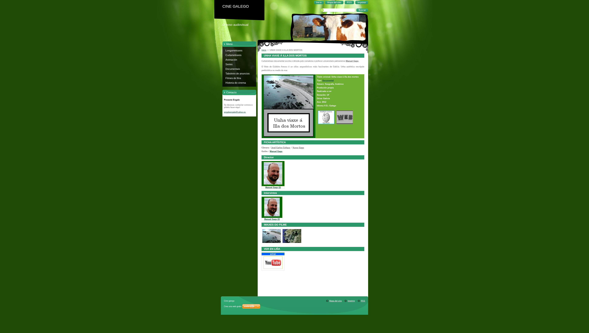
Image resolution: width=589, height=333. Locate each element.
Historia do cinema (235, 82)
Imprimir (351, 301)
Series (229, 64)
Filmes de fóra (233, 78)
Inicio (264, 50)
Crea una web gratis (233, 306)
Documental (328, 80)
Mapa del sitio (335, 301)
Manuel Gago (276, 151)
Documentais (232, 69)
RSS (363, 301)
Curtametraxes (233, 55)
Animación (231, 59)
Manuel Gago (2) (273, 187)
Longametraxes (233, 50)
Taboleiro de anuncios (237, 73)
